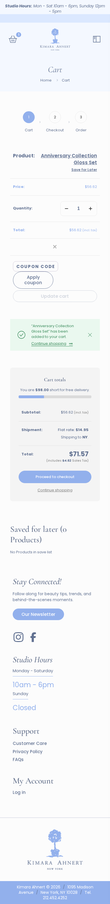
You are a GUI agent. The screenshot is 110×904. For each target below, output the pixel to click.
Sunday (20, 694)
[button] (55, 247)
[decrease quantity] (67, 209)
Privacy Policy (28, 752)
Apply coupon (33, 280)
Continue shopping (48, 343)
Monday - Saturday (33, 671)
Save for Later (84, 169)
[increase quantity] (91, 209)
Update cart (55, 296)
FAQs (18, 759)
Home (46, 80)
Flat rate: (73, 429)
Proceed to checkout (55, 476)
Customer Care (30, 743)
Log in (19, 792)
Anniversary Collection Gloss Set (69, 159)
